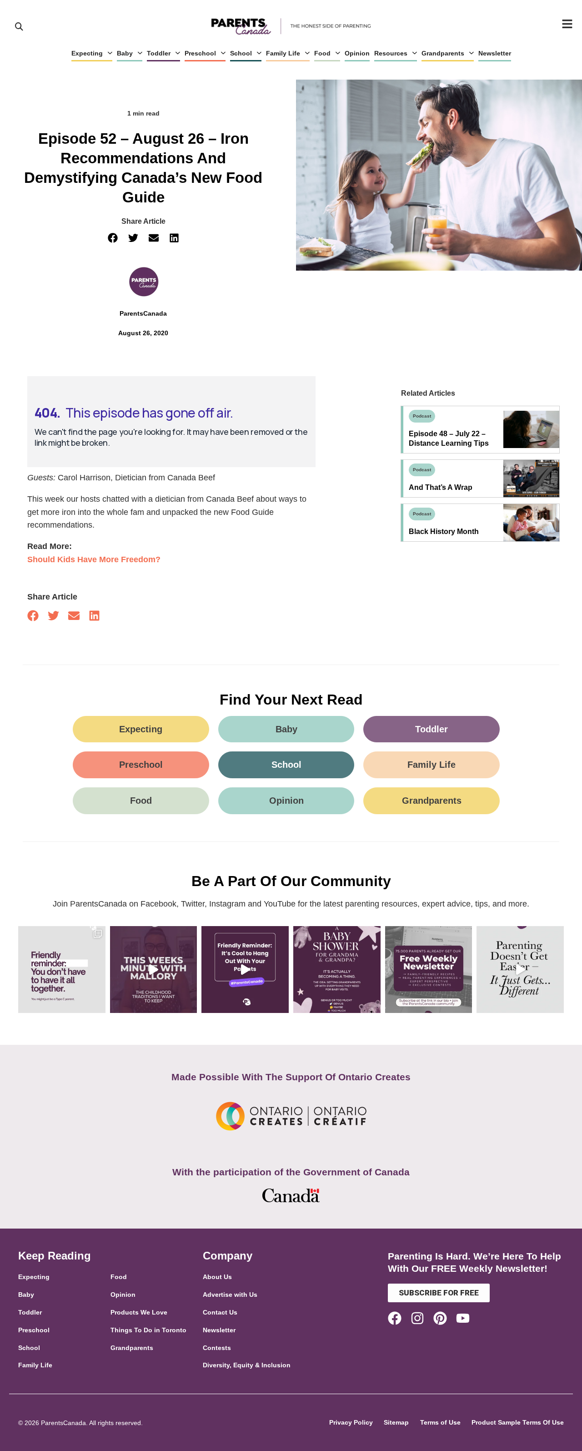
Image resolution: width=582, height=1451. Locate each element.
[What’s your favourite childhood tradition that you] (153, 969)
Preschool (200, 53)
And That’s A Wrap (440, 487)
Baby (125, 53)
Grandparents (442, 53)
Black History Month (444, 531)
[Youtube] (463, 1318)
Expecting (87, 53)
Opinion (357, 53)
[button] (112, 237)
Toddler (159, 53)
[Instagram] (417, 1318)
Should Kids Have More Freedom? (94, 559)
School (241, 53)
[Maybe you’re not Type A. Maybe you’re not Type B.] (61, 969)
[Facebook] (394, 1318)
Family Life (283, 53)
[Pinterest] (440, 1318)
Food (322, 53)
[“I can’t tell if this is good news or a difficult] (520, 969)
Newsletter (494, 53)
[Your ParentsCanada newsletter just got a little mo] (428, 969)
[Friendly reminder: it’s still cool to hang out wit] (245, 969)
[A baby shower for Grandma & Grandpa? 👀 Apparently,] (337, 969)
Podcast (422, 415)
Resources (390, 53)
